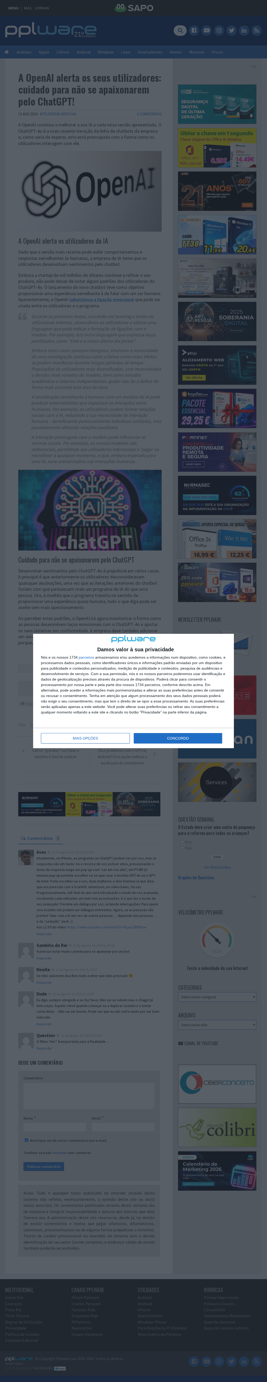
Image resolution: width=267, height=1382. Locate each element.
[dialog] (133, 691)
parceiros (86, 657)
